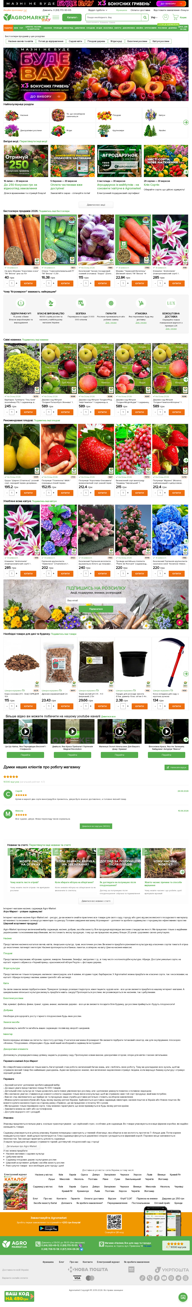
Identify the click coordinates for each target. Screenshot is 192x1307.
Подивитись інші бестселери (54, 211)
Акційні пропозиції (15, 10)
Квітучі (117, 28)
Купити (28, 283)
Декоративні (129, 28)
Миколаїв (64, 1179)
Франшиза (121, 10)
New (16, 28)
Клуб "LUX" (126, 1198)
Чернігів (149, 1179)
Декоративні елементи (15, 1049)
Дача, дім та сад (183, 28)
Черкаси (124, 1174)
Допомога (66, 1203)
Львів (149, 1174)
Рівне (105, 1179)
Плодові (90, 28)
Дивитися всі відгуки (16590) (96, 826)
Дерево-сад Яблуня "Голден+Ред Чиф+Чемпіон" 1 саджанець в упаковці (95, 401)
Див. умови (111, 322)
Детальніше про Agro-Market (22, 1146)
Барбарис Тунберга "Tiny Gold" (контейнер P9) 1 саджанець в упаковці (20, 401)
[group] (29, 871)
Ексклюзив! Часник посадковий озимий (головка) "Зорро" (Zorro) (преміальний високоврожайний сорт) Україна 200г (95, 272)
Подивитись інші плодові (47, 420)
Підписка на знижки (147, 1198)
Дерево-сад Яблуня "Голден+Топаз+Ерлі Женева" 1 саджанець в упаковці (57, 401)
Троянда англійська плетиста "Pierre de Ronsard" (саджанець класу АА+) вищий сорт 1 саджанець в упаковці (131, 562)
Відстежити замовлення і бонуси (171, 10)
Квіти (6, 983)
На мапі (147, 1245)
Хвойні (139, 28)
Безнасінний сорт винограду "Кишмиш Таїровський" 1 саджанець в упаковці (130, 481)
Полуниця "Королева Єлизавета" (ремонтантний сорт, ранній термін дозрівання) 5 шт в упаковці (95, 481)
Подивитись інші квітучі (44, 501)
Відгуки (112, 1198)
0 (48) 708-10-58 (50, 1249)
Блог (35, 1198)
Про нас (48, 1198)
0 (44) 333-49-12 (50, 1245)
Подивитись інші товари (63, 633)
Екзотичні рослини (137, 41)
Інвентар (8, 1034)
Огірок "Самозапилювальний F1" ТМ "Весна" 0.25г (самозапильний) (58, 272)
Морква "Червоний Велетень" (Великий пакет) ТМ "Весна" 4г (131, 272)
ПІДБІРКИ (8, 28)
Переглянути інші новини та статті (50, 845)
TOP (21, 28)
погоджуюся (81, 613)
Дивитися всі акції (96, 205)
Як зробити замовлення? (89, 1203)
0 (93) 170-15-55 (69, 1245)
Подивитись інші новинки (35, 339)
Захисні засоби (11, 1022)
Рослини (162, 27)
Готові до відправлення (51, 41)
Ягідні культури (11, 968)
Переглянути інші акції (33, 141)
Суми (117, 1179)
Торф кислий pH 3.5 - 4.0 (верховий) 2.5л (91, 695)
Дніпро (96, 1174)
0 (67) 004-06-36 (69, 1249)
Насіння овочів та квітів (20, 41)
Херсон (137, 1174)
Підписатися (96, 609)
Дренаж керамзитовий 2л (55, 694)
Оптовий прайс (162, 1203)
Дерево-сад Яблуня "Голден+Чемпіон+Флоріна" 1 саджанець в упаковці (167, 401)
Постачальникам (141, 1203)
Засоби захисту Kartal (45, 1203)
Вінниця (161, 1174)
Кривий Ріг (175, 1174)
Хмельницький (133, 1179)
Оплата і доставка (140, 10)
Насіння (48, 28)
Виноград (68, 28)
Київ (61, 1174)
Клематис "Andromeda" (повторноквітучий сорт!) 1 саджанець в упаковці (166, 272)
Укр (153, 17)
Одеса (84, 1174)
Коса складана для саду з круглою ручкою (166, 695)
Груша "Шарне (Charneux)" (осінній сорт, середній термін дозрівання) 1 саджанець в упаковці (22, 481)
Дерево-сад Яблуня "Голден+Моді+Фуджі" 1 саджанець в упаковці (133, 401)
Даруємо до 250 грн (173, 1198)
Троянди (57, 28)
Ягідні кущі (116, 41)
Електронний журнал (108, 1261)
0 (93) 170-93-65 (62, 10)
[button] (186, 122)
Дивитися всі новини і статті (96, 901)
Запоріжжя (110, 1174)
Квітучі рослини (161, 41)
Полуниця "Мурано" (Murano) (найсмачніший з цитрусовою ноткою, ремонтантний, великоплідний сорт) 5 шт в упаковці (167, 481)
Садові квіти (75, 41)
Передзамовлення (117, 1203)
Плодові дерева (96, 41)
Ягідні (99, 28)
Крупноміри (150, 28)
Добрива (172, 28)
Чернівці (178, 1186)
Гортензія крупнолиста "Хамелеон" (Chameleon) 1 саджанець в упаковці (55, 562)
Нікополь (79, 1179)
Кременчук (83, 1191)
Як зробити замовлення (136, 1261)
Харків (72, 1174)
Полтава (92, 1179)
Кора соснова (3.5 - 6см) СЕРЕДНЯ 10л (22, 695)
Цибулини (80, 28)
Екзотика (108, 28)
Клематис (104, 22)
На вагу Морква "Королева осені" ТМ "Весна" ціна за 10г (22, 272)
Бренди (178, 1203)
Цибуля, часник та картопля (33, 28)
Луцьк (51, 1179)
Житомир (163, 1179)
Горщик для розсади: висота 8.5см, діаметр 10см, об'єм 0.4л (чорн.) (131, 695)
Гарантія (75, 1198)
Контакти (61, 1198)
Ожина (112, 22)
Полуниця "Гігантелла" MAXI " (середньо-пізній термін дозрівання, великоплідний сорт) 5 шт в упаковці (58, 481)
